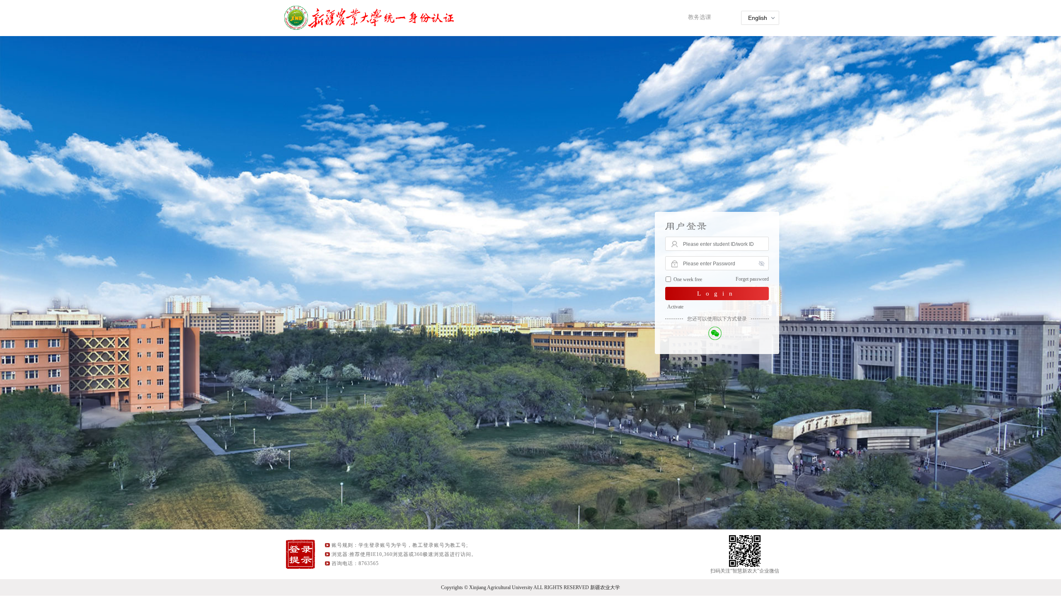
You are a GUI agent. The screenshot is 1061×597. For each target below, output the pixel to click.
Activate (675, 307)
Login (717, 293)
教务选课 (699, 17)
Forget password (752, 279)
